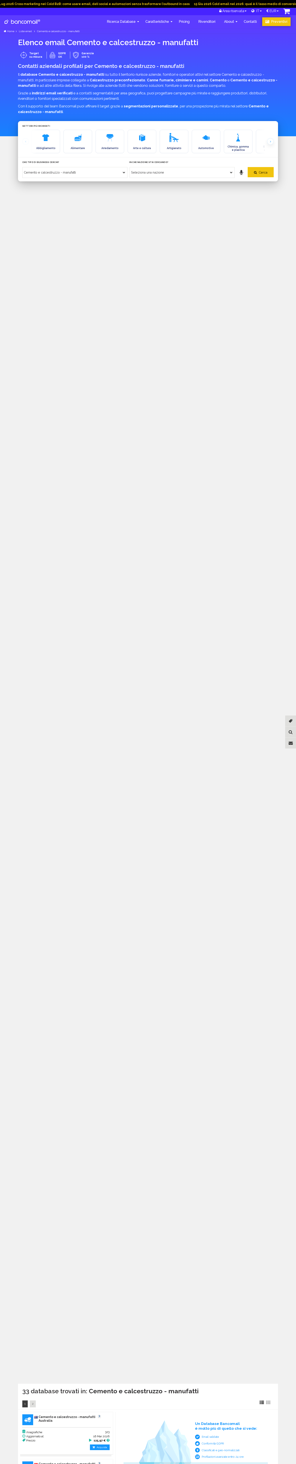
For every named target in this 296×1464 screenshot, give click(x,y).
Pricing (184, 22)
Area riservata (232, 11)
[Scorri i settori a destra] (270, 141)
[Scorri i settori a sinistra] (25, 141)
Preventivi (278, 22)
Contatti (250, 22)
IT (256, 11)
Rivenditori (206, 22)
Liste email (25, 31)
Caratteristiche (157, 22)
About (229, 22)
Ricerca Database (121, 22)
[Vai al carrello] (286, 12)
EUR (272, 11)
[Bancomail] (22, 25)
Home (10, 31)
